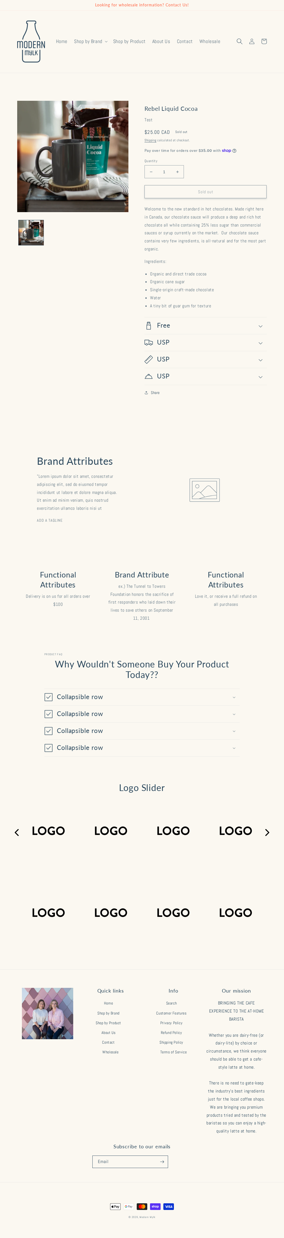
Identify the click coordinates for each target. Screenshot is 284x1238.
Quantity (150, 161)
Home (108, 1003)
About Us (109, 1032)
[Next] (267, 833)
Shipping (150, 140)
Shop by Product (108, 1022)
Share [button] (155, 392)
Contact (108, 1042)
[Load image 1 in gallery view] (31, 232)
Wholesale (110, 1051)
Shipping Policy (171, 1042)
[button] (90, 41)
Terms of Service (173, 1051)
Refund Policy (171, 1032)
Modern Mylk (148, 1217)
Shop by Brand (108, 1013)
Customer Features (171, 1013)
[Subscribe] (162, 1161)
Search (171, 1003)
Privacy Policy (171, 1022)
